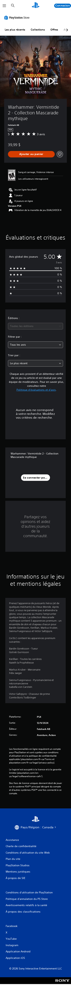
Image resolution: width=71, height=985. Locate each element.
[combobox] (35, 326)
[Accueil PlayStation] (35, 5)
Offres (54, 29)
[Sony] (62, 983)
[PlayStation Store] (17, 17)
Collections (38, 29)
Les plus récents (15, 29)
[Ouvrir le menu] (4, 5)
